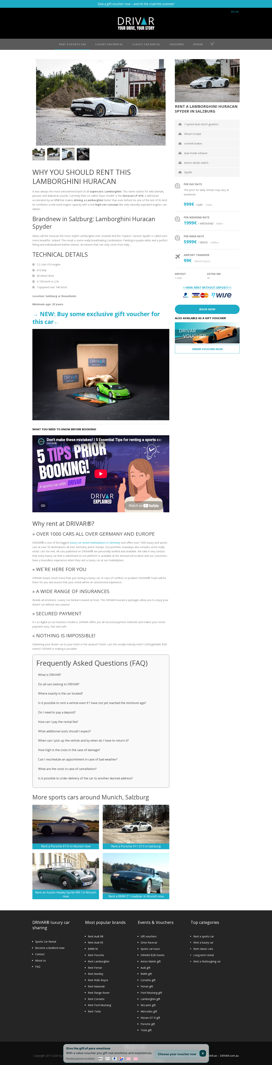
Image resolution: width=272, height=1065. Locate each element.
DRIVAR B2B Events (152, 955)
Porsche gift (148, 1024)
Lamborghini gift (150, 999)
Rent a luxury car (203, 942)
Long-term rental (203, 955)
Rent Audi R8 (95, 936)
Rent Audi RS (95, 942)
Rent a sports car (203, 936)
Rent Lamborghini (98, 961)
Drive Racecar (149, 942)
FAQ (37, 966)
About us (40, 960)
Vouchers (176, 44)
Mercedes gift (149, 1011)
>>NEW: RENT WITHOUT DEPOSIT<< (207, 287)
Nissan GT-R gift (150, 1017)
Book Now (207, 309)
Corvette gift (148, 980)
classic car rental (146, 44)
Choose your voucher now (177, 1054)
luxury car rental (109, 44)
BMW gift (146, 974)
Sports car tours (150, 949)
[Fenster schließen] (202, 1053)
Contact (40, 954)
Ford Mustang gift (151, 992)
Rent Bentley (95, 974)
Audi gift (145, 967)
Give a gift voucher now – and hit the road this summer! (136, 4)
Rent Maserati (96, 986)
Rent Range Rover (99, 992)
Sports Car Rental (45, 941)
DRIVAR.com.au (229, 1055)
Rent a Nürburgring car (207, 961)
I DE (237, 11)
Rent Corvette (96, 999)
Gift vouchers (149, 936)
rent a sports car (72, 44)
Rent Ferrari (95, 967)
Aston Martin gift (151, 961)
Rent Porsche (96, 955)
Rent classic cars (203, 949)
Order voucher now (207, 349)
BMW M (93, 949)
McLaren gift (148, 1005)
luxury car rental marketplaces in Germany (95, 542)
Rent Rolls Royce (98, 980)
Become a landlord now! (49, 948)
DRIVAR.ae (210, 1055)
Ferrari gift (147, 986)
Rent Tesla (94, 1011)
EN (232, 11)
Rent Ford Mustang (99, 1005)
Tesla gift (146, 1030)
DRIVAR (198, 44)
